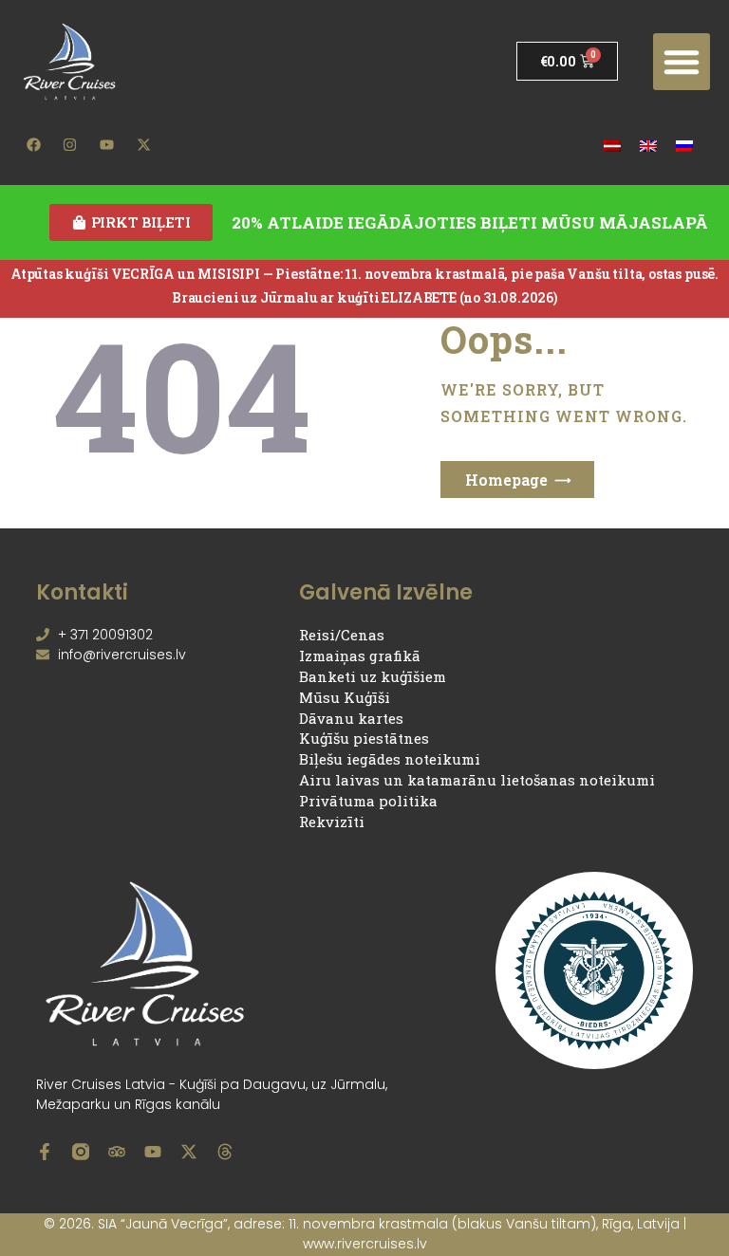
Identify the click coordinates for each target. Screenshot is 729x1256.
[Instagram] (70, 144)
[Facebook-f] (44, 1151)
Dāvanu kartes (351, 718)
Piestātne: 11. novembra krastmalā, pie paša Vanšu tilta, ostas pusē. (497, 274)
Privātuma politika (368, 800)
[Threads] (225, 1151)
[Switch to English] (648, 144)
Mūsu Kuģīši (344, 697)
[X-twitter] (143, 144)
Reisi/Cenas (341, 634)
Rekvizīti (331, 821)
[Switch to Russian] (684, 144)
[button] (681, 61)
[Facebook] (33, 144)
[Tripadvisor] (116, 1151)
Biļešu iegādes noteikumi (389, 758)
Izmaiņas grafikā (360, 655)
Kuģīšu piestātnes (364, 738)
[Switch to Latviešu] (612, 144)
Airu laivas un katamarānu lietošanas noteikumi (477, 779)
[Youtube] (107, 144)
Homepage (506, 479)
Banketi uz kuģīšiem (372, 676)
